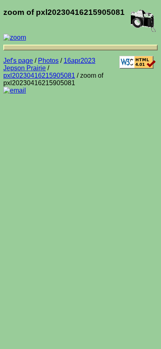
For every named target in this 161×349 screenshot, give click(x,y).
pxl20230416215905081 (39, 75)
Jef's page (18, 60)
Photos (48, 60)
